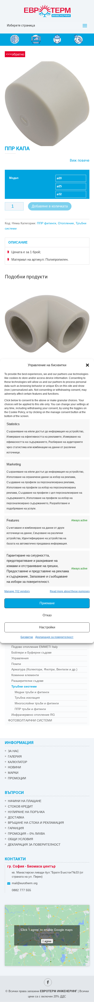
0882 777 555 (21, 890)
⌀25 (59, 186)
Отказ (47, 615)
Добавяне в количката (50, 206)
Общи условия (20, 839)
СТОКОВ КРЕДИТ (20, 806)
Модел (13, 178)
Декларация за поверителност (54, 637)
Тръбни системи (24, 686)
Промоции (17, 778)
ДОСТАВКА (16, 817)
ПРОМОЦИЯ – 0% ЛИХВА (26, 833)
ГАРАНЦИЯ (16, 828)
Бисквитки (27, 637)
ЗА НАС (13, 751)
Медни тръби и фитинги (32, 692)
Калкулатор (17, 762)
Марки (13, 772)
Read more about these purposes (70, 591)
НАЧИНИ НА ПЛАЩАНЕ (24, 801)
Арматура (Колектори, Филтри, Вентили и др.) (44, 669)
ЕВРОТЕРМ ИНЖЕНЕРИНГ (58, 991)
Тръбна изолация (27, 697)
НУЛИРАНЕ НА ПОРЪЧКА (26, 812)
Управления (20, 658)
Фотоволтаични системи (30, 720)
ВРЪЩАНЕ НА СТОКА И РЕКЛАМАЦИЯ (36, 822)
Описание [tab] (18, 242)
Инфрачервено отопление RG (33, 714)
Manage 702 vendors (17, 591)
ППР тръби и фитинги (30, 709)
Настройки (47, 627)
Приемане (47, 603)
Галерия (15, 756)
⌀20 (59, 178)
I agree (47, 941)
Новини (14, 767)
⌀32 (59, 194)
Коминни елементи (25, 675)
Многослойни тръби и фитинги (37, 703)
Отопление (66, 223)
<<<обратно (15, 54)
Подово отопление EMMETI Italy (34, 647)
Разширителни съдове (27, 680)
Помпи (16, 664)
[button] (87, 365)
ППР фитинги (46, 223)
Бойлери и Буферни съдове (31, 652)
